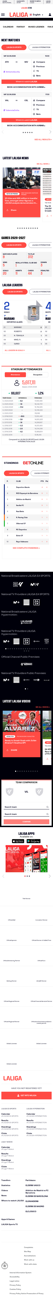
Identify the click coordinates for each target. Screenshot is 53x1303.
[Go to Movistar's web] (16, 602)
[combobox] (26, 806)
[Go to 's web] (33, 463)
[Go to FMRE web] (12, 1265)
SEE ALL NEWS (42, 164)
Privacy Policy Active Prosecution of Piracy (26, 1293)
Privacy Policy (15, 1285)
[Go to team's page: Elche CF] (12, 536)
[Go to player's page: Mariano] (33, 311)
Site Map (27, 1251)
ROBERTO (18, 331)
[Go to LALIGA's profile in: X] (18, 1236)
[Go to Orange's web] (26, 602)
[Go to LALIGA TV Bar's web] (26, 664)
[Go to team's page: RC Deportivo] (12, 530)
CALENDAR (8, 27)
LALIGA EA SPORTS (14, 47)
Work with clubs (30, 1264)
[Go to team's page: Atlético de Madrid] (12, 499)
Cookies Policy (15, 1289)
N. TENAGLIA (19, 335)
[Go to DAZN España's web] (37, 602)
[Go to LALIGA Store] (26, 8)
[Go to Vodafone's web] (26, 680)
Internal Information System (20, 1272)
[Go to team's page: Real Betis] (12, 511)
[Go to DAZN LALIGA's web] (18, 584)
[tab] (13, 47)
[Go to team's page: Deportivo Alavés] (12, 487)
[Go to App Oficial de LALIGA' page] (26, 858)
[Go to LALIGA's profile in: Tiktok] (34, 1236)
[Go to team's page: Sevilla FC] (12, 505)
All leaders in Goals (14, 350)
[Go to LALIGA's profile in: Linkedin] (26, 1236)
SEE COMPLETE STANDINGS (25, 548)
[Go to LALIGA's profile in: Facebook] (3, 1236)
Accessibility (15, 1277)
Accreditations (30, 1256)
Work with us (29, 1260)
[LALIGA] (19, 14)
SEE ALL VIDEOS (42, 707)
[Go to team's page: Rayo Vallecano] (12, 542)
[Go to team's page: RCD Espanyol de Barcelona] (12, 493)
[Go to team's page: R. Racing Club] (12, 517)
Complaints (28, 1247)
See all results (42, 139)
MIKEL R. (17, 340)
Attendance (15, 375)
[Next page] (50, 876)
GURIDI (16, 344)
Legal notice (14, 1281)
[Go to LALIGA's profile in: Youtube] (49, 1236)
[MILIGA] (49, 14)
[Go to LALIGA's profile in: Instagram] (11, 1236)
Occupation (37, 375)
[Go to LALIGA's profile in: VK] (41, 1236)
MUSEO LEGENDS (36, 27)
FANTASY (21, 27)
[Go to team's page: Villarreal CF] (12, 523)
